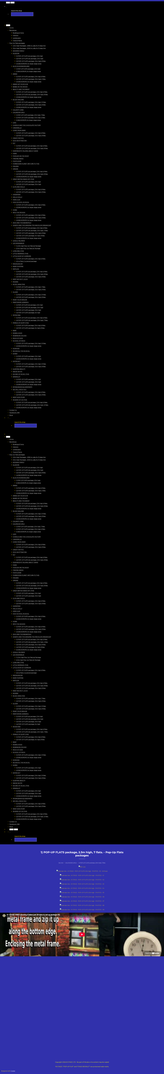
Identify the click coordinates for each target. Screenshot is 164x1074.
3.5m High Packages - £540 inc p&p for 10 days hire (29, 48)
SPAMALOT (16, 377)
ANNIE (15, 74)
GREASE (15, 169)
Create (13, 1071)
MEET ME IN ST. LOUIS (20, 279)
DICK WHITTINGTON (20, 140)
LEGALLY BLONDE (19, 241)
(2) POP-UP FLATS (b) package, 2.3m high (29, 58)
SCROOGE (16, 348)
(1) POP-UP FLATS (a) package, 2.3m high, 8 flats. (31, 92)
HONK (15, 210)
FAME (15, 153)
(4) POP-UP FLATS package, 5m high (28, 312)
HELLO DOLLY (17, 197)
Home (11, 28)
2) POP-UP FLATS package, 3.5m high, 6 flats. (30, 117)
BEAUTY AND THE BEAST (21, 89)
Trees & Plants (17, 40)
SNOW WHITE (17, 371)
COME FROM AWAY (19, 130)
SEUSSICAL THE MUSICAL (21, 351)
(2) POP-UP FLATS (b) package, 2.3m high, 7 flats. (32, 320)
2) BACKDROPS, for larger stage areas (28, 71)
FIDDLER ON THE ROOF (21, 156)
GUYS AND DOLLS (19, 187)
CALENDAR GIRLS (19, 112)
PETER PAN (16, 315)
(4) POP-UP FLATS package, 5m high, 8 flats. (30, 235)
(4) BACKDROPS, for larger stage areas (28, 63)
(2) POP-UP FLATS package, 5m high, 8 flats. (30, 328)
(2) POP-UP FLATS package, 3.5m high (28, 184)
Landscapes (17, 38)
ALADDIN (16, 53)
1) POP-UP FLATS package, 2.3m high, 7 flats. (30, 115)
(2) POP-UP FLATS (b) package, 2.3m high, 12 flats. (32, 405)
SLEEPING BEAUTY (19, 369)
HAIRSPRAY (16, 194)
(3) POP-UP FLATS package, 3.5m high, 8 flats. (31, 61)
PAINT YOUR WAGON (20, 300)
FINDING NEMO (18, 158)
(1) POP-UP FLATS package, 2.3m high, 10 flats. (31, 102)
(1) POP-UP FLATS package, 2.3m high (28, 182)
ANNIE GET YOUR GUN (20, 84)
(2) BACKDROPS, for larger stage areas (28, 207)
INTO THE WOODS (19, 212)
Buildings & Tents (18, 33)
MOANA (15, 282)
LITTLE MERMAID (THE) (20, 253)
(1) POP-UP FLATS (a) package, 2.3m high (29, 56)
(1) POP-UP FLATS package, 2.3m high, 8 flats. (31, 76)
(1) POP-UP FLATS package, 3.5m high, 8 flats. (31, 325)
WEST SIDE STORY (19, 397)
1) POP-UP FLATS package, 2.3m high (28, 69)
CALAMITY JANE (18, 110)
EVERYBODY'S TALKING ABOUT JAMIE (25, 151)
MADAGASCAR (18, 264)
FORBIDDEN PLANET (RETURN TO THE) (26, 164)
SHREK (15, 353)
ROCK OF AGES (18, 338)
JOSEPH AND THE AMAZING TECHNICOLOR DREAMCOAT (32, 225)
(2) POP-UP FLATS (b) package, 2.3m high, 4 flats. (32, 230)
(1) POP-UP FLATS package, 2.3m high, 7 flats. (30, 287)
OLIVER (15, 292)
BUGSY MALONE (18, 99)
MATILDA (16, 269)
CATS (14, 123)
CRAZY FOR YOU (18, 138)
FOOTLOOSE (17, 161)
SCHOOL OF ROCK (19, 341)
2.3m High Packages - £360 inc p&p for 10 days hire (29, 46)
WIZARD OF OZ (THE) (20, 400)
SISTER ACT (16, 361)
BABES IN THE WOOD (20, 87)
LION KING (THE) (18, 251)
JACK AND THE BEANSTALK (22, 223)
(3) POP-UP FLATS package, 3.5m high (28, 310)
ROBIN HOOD (17, 333)
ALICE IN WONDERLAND (21, 66)
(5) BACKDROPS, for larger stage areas (28, 238)
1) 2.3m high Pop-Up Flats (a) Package (28, 246)
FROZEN (16, 166)
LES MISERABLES (18, 243)
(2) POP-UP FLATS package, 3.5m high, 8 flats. (31, 105)
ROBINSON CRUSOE (19, 336)
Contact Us (13, 410)
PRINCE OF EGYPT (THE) (21, 323)
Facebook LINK (14, 412)
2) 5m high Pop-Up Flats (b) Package (28, 248)
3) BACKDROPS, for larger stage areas (28, 120)
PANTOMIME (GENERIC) (21, 302)
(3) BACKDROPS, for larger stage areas (28, 81)
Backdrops (12, 30)
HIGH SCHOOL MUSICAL (21, 202)
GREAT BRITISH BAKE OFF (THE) (23, 179)
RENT (14, 330)
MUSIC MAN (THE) (19, 284)
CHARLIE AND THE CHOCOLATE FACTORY (27, 125)
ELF (14, 143)
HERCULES (16, 199)
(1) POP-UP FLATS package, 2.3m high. (28, 356)
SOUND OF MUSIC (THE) (21, 374)
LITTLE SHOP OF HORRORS (22, 256)
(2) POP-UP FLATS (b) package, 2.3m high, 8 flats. (32, 94)
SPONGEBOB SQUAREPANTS (22, 387)
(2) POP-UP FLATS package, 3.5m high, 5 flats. (31, 79)
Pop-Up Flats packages (17, 43)
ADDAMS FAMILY (18, 51)
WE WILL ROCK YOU (19, 389)
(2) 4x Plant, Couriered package (26, 261)
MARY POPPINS (18, 266)
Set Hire (61, 862)
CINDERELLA (17, 128)
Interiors (15, 35)
